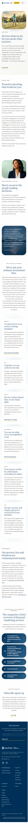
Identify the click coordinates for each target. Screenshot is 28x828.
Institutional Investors (6, 772)
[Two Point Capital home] (7, 3)
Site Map (3, 795)
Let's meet (5, 67)
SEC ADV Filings (5, 799)
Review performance (10, 457)
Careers (17, 786)
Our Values (17, 775)
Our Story (17, 770)
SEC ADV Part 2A (5, 802)
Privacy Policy (5, 797)
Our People (17, 777)
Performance (18, 779)
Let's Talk (13, 715)
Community (4, 786)
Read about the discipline (11, 353)
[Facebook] (6, 762)
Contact (17, 2)
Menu (23, 2)
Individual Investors (6, 770)
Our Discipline (18, 772)
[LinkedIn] (3, 762)
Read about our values (10, 420)
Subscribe (5, 739)
